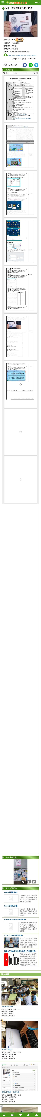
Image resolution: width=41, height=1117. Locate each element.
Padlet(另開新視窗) (11, 906)
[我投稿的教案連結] (37, 1114)
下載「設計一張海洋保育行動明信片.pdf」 (22, 55)
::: (2, 1114)
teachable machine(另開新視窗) (15, 919)
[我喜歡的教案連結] (20, 1114)
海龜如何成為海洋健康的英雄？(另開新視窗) (20, 951)
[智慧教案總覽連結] (4, 1114)
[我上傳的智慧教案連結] (29, 1114)
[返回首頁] (16, 2)
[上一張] (28, 881)
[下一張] (34, 881)
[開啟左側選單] (2, 2)
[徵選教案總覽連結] (12, 1114)
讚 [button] (6, 65)
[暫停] (23, 881)
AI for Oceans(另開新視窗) (13, 935)
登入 (38, 3)
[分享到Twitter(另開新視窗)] (36, 65)
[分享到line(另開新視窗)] (30, 65)
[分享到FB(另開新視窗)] (24, 65)
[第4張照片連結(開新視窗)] (20, 871)
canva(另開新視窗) (10, 892)
